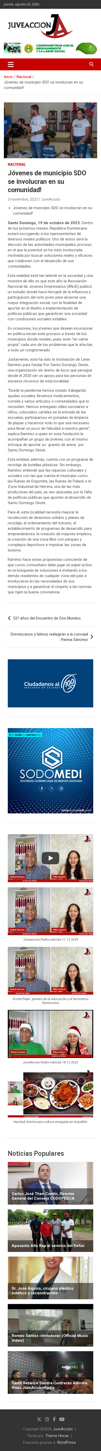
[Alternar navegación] (11, 64)
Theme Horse (57, 1435)
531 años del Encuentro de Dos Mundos (47, 618)
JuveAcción (50, 199)
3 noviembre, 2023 (23, 199)
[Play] (50, 858)
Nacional (17, 164)
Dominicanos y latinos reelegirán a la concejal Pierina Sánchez (49, 637)
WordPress (66, 1442)
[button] (50, 917)
